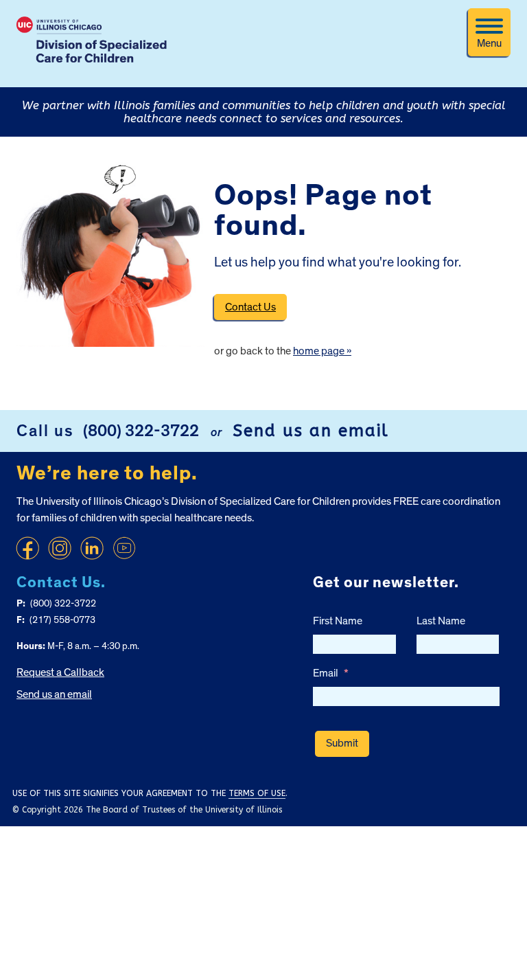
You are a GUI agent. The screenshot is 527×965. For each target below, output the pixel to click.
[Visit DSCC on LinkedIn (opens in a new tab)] (92, 548)
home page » (322, 350)
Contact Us (250, 307)
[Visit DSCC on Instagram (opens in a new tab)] (60, 548)
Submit (342, 743)
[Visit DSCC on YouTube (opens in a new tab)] (124, 548)
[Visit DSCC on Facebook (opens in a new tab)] (27, 548)
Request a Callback (60, 672)
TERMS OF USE (257, 793)
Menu (489, 43)
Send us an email (311, 430)
